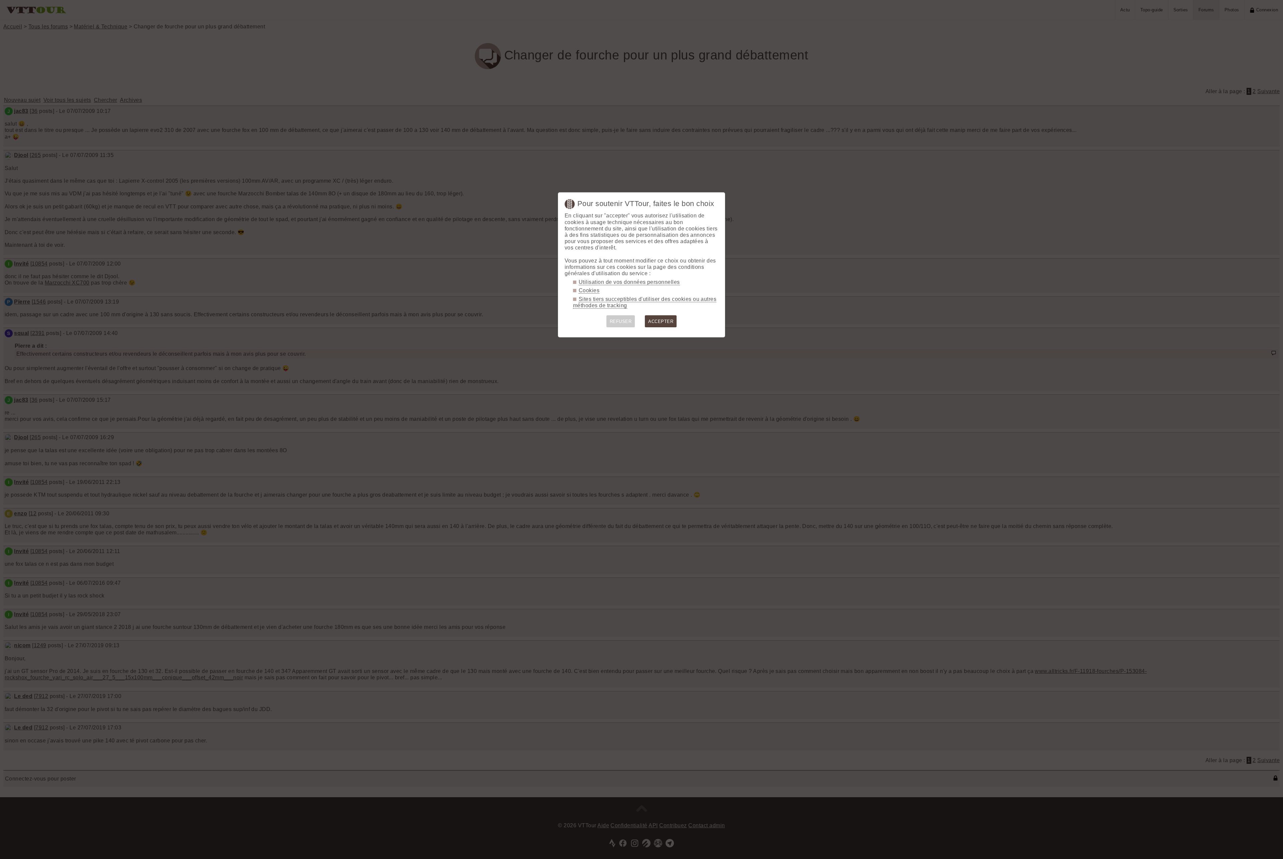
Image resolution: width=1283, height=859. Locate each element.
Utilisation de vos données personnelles (629, 282)
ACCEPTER (660, 321)
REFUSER (620, 321)
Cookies (589, 290)
